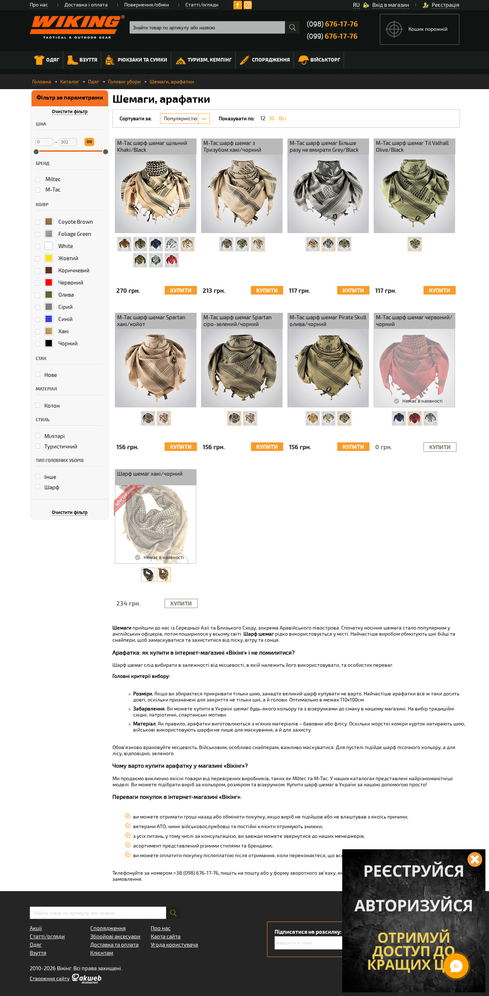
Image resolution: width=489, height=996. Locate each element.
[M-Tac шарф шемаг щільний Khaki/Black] (187, 244)
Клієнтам (101, 953)
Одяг (52, 60)
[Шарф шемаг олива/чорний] (148, 574)
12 (262, 119)
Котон (51, 406)
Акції (36, 928)
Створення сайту (49, 979)
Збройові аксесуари (115, 936)
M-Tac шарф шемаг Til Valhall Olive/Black (412, 146)
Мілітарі (54, 436)
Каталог (69, 82)
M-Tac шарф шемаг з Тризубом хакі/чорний (232, 146)
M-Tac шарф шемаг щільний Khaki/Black (152, 146)
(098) (332, 24)
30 (271, 119)
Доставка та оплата (114, 945)
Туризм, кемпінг (210, 60)
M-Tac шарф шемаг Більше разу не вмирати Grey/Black (324, 146)
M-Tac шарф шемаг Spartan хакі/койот (151, 320)
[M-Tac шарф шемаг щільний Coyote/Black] (124, 244)
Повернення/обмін (146, 5)
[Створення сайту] (86, 982)
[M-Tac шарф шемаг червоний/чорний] (414, 418)
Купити (181, 290)
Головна (41, 82)
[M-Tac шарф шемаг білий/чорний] (430, 418)
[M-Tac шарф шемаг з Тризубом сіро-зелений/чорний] (242, 244)
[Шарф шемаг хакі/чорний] (164, 574)
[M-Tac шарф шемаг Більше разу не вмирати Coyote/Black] (312, 244)
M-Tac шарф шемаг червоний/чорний (414, 320)
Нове (50, 375)
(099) (332, 36)
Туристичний (60, 446)
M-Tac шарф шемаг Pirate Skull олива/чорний (328, 320)
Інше (49, 477)
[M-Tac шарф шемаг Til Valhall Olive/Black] (414, 244)
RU (356, 5)
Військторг (325, 60)
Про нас (39, 5)
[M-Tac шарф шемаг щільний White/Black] (171, 244)
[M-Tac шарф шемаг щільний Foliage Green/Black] (140, 244)
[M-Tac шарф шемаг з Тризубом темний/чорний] (226, 244)
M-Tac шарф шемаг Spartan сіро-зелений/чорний (237, 320)
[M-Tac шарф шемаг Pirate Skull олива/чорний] (344, 418)
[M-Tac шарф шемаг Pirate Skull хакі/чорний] (328, 418)
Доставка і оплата (86, 5)
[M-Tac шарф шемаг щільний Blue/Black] (156, 244)
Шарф (51, 487)
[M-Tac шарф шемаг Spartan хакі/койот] (164, 418)
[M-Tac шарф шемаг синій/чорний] (399, 418)
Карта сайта (165, 936)
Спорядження (271, 60)
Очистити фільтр (70, 112)
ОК (89, 142)
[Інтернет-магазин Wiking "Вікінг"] (77, 27)
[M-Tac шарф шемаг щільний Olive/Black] (140, 260)
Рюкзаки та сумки (142, 60)
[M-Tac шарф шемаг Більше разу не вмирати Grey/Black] (328, 244)
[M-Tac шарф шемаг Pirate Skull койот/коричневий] (312, 418)
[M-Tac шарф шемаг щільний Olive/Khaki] (156, 260)
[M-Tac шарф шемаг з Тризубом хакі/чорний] (258, 244)
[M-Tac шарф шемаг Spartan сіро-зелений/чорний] (148, 418)
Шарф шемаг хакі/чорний (150, 474)
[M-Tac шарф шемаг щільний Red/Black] (171, 260)
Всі (282, 119)
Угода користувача (174, 945)
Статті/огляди (201, 5)
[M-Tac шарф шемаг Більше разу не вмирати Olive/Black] (344, 244)
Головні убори (124, 82)
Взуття (88, 60)
